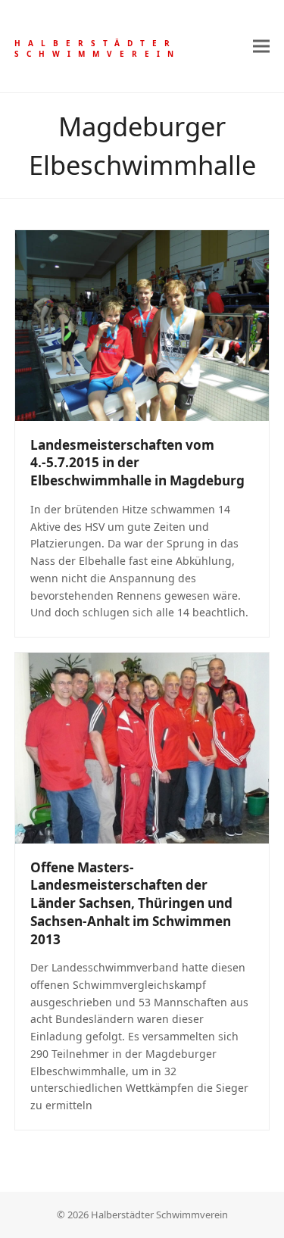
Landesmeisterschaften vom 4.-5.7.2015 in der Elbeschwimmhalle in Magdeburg (137, 462)
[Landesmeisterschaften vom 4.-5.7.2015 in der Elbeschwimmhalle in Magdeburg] (142, 324)
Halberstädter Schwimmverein (97, 48)
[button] (261, 45)
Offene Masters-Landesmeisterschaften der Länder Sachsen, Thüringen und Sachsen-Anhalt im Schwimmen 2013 (131, 903)
